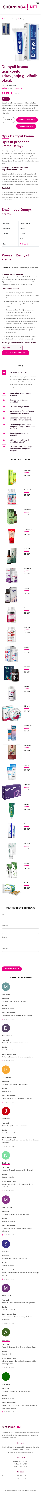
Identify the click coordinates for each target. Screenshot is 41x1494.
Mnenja (16, 88)
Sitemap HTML (22, 1475)
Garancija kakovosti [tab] (29, 268)
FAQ (20, 88)
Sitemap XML (21, 1479)
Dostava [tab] (6, 268)
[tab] (24, 372)
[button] (24, 372)
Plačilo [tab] (15, 268)
